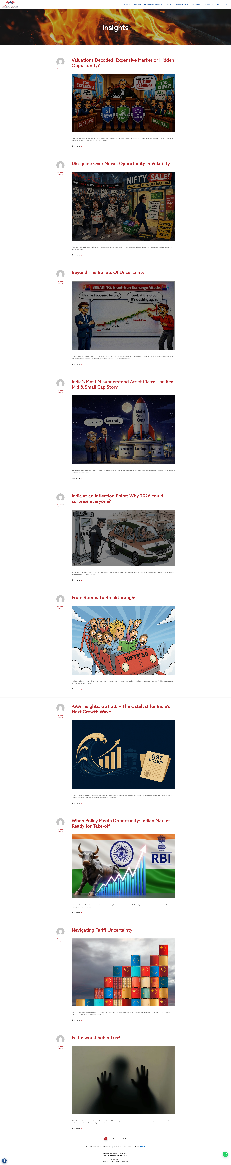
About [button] (126, 4)
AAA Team (60, 69)
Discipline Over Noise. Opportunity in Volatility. (121, 163)
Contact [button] (208, 4)
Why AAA (137, 4)
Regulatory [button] (196, 4)
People (168, 4)
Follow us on (137, 1146)
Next (124, 1138)
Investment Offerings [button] (152, 4)
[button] (225, 1154)
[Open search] (227, 4)
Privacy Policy (117, 1146)
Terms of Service (127, 1146)
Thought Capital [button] (180, 4)
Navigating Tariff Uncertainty (102, 930)
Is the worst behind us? (96, 1038)
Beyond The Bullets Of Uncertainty (108, 272)
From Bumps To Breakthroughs (104, 597)
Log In (218, 4)
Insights (60, 71)
